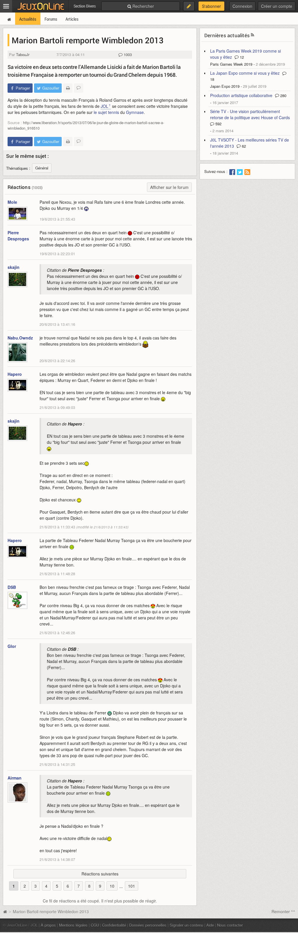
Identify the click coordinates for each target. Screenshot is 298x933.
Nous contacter (230, 925)
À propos (48, 925)
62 (243, 146)
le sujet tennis (106, 112)
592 (217, 123)
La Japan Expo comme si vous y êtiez (245, 73)
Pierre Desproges (18, 236)
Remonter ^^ (283, 911)
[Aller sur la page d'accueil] (5, 911)
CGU (95, 925)
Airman (15, 778)
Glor (12, 646)
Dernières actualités (227, 35)
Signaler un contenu (186, 925)
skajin (13, 267)
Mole (12, 202)
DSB (12, 587)
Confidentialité (114, 925)
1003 (127, 54)
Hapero (15, 374)
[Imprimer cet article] (67, 88)
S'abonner (211, 6)
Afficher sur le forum (169, 187)
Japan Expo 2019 (225, 86)
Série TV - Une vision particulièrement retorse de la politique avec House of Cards (250, 114)
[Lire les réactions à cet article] (78, 88)
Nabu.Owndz (20, 338)
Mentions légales (73, 925)
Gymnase (135, 112)
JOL (104, 106)
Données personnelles (147, 925)
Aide (210, 925)
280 (282, 95)
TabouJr (22, 54)
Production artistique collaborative (241, 95)
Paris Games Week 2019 (231, 64)
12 (241, 57)
